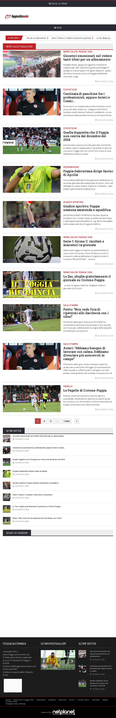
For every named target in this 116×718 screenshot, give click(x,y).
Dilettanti (96, 700)
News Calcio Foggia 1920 (24, 700)
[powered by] (58, 709)
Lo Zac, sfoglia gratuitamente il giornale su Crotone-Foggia (87, 278)
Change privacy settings (15, 703)
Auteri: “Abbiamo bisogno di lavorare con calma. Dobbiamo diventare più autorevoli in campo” (86, 353)
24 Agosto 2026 (105, 335)
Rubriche (62, 700)
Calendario (41, 700)
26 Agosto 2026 (105, 81)
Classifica (52, 700)
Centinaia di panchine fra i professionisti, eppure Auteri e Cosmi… (86, 97)
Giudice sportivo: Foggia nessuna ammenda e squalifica (87, 208)
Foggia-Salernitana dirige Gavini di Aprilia (88, 173)
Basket (105, 700)
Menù (59, 27)
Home (8, 700)
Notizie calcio (83, 700)
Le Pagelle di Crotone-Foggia (84, 390)
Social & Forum (59, 3)
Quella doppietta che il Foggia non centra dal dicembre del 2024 (86, 136)
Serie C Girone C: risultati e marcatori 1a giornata (67, 38)
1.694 (67, 421)
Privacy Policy (11, 701)
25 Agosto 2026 (105, 293)
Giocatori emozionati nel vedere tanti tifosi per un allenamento (87, 57)
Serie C (72, 700)
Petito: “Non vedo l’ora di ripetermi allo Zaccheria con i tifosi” (86, 312)
